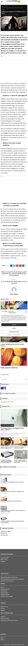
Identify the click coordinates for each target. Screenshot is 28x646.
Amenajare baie (4, 590)
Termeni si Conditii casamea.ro (7, 580)
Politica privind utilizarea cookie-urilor (9, 577)
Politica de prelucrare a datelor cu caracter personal (12, 579)
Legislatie (3, 610)
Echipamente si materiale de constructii (9, 620)
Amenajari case (4, 533)
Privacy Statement (17, 334)
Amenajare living (4, 592)
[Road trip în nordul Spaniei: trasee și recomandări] (20, 441)
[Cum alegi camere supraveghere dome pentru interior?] (14, 418)
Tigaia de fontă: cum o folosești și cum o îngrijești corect (7, 447)
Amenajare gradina (5, 557)
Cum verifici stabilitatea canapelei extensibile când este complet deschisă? (6, 461)
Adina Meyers (4, 14)
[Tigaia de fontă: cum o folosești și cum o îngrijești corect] (7, 441)
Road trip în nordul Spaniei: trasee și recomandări (20, 447)
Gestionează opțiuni (14, 331)
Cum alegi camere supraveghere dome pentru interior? (12, 482)
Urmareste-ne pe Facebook (9, 467)
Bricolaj (2, 587)
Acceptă (14, 324)
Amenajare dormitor (5, 594)
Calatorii (2, 639)
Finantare (3, 608)
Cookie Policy (9, 334)
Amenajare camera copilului (7, 596)
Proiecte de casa (4, 606)
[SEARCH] (26, 379)
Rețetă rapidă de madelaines (9, 367)
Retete (2, 637)
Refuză (14, 328)
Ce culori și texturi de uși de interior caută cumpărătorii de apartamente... (20, 461)
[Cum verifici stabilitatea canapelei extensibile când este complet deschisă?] (7, 454)
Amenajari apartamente (6, 531)
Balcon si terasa (4, 559)
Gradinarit (3, 561)
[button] (26, 312)
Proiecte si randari (5, 618)
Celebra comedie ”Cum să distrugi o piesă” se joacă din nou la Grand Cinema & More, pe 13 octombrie (14, 273)
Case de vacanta (4, 535)
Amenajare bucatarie (5, 589)
